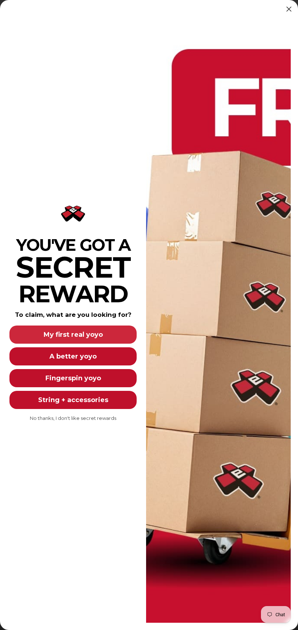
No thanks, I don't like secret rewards (73, 418)
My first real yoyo (73, 335)
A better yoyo (73, 356)
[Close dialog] (288, 9)
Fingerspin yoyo (73, 378)
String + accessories (73, 400)
